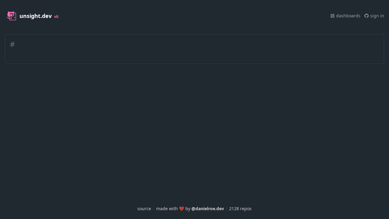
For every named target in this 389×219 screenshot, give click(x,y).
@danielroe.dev (207, 208)
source (144, 208)
